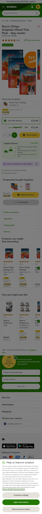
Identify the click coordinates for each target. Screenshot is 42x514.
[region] (21, 486)
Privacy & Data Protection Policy (13, 489)
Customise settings (21, 495)
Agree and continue (21, 502)
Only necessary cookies (21, 509)
